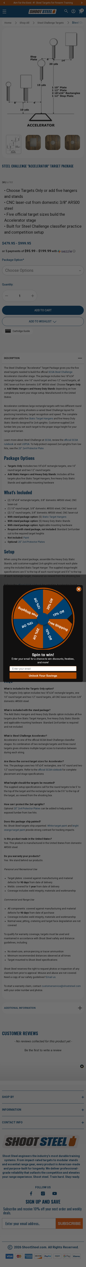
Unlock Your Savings (43, 675)
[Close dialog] (79, 589)
